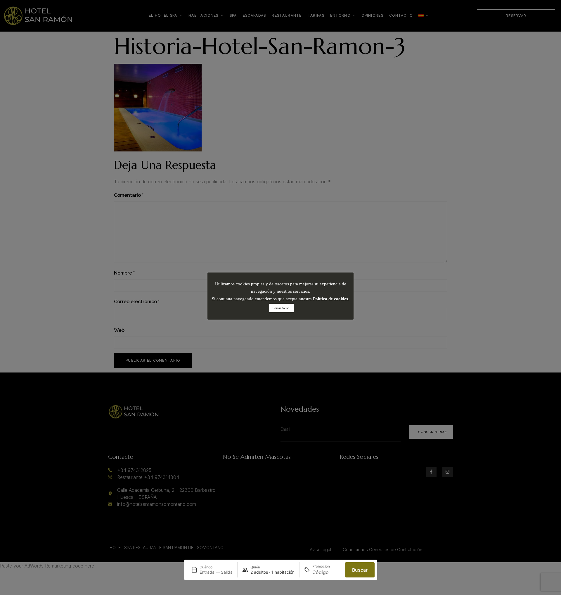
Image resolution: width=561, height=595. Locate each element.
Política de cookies (330, 298)
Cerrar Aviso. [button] (281, 308)
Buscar (360, 570)
